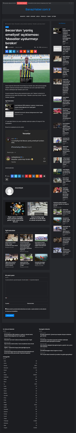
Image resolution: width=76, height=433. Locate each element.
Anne (5, 363)
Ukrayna (6, 423)
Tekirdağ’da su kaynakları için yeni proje (66, 171)
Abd (5, 361)
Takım (5, 418)
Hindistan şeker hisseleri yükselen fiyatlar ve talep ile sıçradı (61, 204)
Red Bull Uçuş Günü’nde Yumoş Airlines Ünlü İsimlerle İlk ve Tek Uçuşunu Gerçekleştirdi (67, 113)
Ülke (5, 425)
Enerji (5, 370)
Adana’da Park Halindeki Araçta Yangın (24, 264)
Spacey (6, 411)
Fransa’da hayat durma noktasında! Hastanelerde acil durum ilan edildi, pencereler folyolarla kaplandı (26, 246)
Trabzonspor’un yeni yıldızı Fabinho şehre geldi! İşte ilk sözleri (66, 161)
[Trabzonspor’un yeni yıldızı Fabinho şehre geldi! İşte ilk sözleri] (57, 160)
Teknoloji (43, 16)
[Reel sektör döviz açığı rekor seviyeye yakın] (57, 180)
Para (5, 397)
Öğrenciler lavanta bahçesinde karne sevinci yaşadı (10, 264)
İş (4, 384)
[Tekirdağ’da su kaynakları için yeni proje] (57, 171)
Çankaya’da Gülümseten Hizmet (66, 139)
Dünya (5, 365)
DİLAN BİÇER (11, 47)
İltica (5, 381)
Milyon (5, 393)
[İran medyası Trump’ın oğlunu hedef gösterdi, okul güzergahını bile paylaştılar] (57, 125)
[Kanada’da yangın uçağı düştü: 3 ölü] (41, 257)
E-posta (7, 303)
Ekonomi (33, 16)
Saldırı (5, 407)
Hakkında (6, 377)
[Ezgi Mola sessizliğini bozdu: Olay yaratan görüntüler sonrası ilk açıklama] (57, 190)
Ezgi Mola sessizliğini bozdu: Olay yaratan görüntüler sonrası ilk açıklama (66, 192)
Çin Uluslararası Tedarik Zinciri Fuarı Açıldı (66, 250)
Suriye (5, 413)
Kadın (5, 388)
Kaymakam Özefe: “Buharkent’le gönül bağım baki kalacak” (40, 244)
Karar (5, 390)
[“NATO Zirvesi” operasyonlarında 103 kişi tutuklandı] (57, 240)
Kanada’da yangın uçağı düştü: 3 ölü (40, 263)
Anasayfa (22, 16)
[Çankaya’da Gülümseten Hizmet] (57, 140)
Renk (5, 402)
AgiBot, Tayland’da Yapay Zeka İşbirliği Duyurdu (66, 71)
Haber (28, 16)
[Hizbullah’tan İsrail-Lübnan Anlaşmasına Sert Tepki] (9, 114)
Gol (4, 372)
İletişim (54, 16)
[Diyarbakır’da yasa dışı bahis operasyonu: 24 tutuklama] (57, 228)
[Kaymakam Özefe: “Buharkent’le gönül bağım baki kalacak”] (41, 237)
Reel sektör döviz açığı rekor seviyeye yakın (67, 180)
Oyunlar (6, 395)
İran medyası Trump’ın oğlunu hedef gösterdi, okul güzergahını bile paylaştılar (66, 128)
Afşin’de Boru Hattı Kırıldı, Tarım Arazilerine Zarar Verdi (40, 3)
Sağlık (38, 16)
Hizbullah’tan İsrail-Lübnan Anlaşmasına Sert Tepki (28, 112)
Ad (6, 297)
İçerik (5, 379)
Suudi (5, 416)
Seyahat (6, 409)
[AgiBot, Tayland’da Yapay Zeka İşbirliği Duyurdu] (57, 70)
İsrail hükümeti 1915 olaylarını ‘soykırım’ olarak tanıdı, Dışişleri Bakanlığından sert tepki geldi (67, 35)
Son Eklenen (62, 23)
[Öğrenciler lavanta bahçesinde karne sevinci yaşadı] (11, 257)
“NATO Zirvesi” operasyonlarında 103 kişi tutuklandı (67, 240)
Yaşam (49, 16)
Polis (5, 400)
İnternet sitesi (30, 303)
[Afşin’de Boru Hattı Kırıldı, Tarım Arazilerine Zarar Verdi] (11, 237)
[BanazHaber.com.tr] (38, 9)
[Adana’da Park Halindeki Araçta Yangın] (26, 257)
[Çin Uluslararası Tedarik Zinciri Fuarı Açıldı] (57, 250)
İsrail (5, 386)
